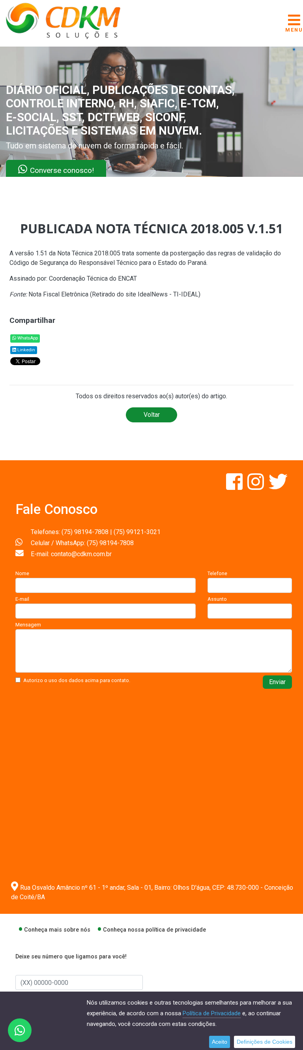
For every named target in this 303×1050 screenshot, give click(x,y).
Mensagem (28, 625)
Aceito (219, 1042)
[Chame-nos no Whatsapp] (20, 1030)
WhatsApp (27, 338)
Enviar (277, 682)
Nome (22, 573)
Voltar (152, 414)
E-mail (22, 599)
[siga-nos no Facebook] (235, 486)
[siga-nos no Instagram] (256, 486)
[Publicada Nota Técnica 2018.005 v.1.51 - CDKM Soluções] (63, 20)
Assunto (217, 599)
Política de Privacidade (212, 1013)
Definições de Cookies (264, 1042)
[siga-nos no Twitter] (278, 486)
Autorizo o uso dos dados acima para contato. (76, 680)
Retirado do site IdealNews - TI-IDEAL (145, 294)
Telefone (217, 573)
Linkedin (25, 349)
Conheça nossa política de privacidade (154, 929)
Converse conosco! (95, 169)
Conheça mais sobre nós (57, 929)
